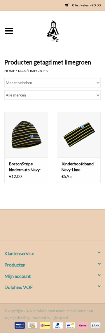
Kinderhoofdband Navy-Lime (78, 166)
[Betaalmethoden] (19, 325)
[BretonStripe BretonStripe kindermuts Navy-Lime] (26, 134)
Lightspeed (59, 318)
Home (9, 71)
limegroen (38, 71)
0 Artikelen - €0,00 (86, 5)
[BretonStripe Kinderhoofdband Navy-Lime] (79, 134)
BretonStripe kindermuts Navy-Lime (25, 167)
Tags (22, 71)
